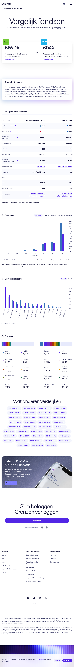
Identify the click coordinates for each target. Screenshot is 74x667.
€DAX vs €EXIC (9, 431)
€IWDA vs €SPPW (44, 408)
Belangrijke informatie (33, 555)
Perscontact (54, 562)
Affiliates (53, 558)
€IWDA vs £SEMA (14, 413)
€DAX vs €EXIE (51, 445)
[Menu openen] (70, 3)
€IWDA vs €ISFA (59, 422)
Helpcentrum (6, 565)
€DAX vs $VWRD (64, 431)
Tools (3, 562)
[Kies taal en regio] (64, 4)
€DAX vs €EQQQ (64, 440)
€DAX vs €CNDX (23, 445)
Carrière (53, 555)
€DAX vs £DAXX (22, 431)
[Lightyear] (6, 4)
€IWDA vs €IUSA (44, 417)
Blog (3, 558)
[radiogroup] (53, 215)
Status (4, 572)
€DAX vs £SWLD (35, 440)
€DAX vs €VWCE (10, 436)
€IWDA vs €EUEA (29, 417)
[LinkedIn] (40, 598)
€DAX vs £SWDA (50, 440)
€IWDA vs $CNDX (14, 427)
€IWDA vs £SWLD (29, 408)
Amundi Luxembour (65, 167)
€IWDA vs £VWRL (44, 413)
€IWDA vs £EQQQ (29, 427)
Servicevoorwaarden (32, 558)
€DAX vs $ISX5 (37, 436)
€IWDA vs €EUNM (29, 413)
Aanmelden (9, 483)
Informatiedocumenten (33, 581)
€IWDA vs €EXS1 (30, 422)
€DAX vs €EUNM (36, 431)
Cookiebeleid (30, 574)
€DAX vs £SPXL (51, 436)
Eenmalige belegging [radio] (65, 215)
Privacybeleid (30, 571)
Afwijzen (57, 660)
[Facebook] (28, 598)
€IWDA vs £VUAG (59, 417)
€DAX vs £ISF (8, 440)
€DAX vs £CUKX (21, 440)
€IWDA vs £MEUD (45, 427)
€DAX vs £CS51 (24, 436)
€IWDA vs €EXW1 (14, 417)
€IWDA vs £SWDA (60, 408)
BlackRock (41, 167)
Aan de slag (37, 521)
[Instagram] (46, 598)
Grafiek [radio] (63, 279)
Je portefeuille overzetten (10, 569)
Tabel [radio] (70, 279)
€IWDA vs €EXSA (59, 427)
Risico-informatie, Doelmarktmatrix (32, 563)
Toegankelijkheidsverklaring (35, 578)
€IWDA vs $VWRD (60, 413)
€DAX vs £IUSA (64, 436)
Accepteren (67, 660)
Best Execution (31, 567)
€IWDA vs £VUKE (44, 422)
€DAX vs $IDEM (51, 431)
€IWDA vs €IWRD (14, 408)
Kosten (4, 555)
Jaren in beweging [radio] (50, 215)
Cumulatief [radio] (38, 215)
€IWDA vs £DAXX (15, 422)
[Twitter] (34, 598)
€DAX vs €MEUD (37, 445)
